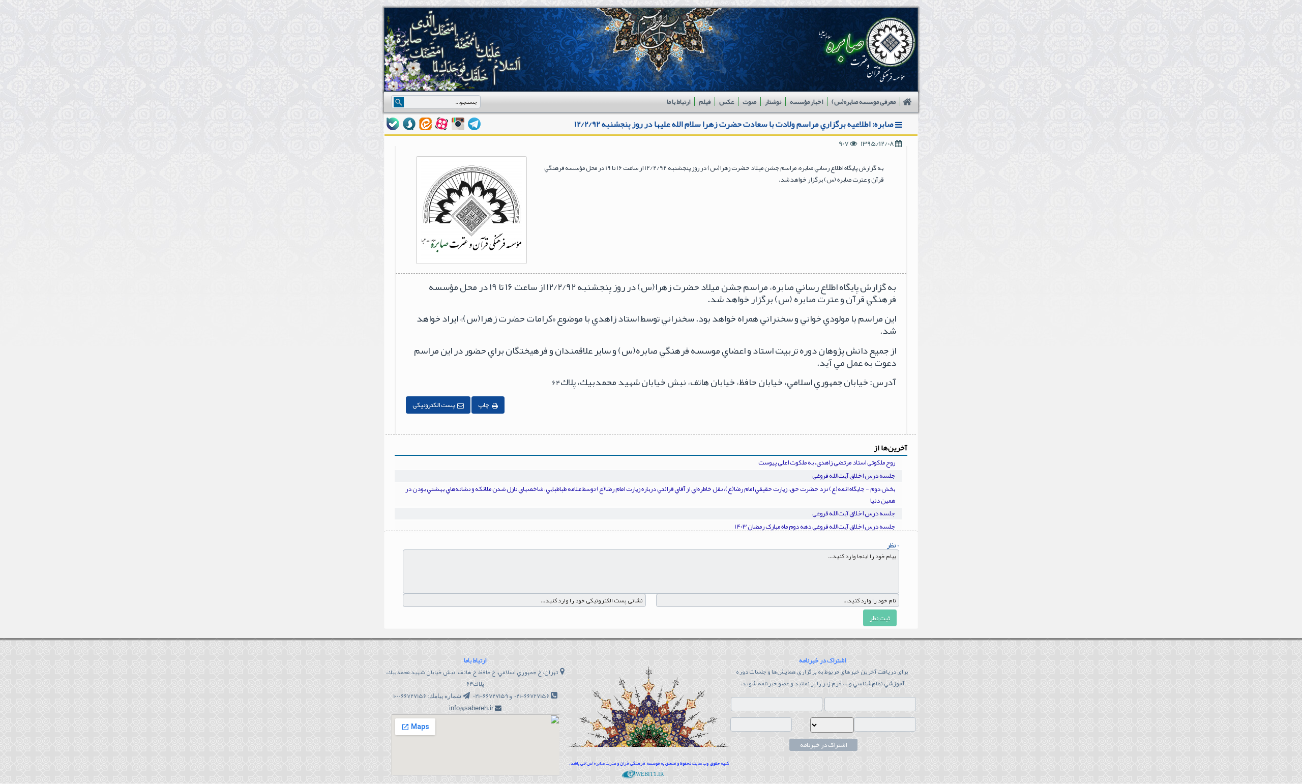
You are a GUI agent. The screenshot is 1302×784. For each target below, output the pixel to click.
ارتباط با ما (678, 101)
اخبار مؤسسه (806, 101)
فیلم (705, 101)
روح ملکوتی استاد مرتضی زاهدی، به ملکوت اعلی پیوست (826, 462)
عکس (726, 101)
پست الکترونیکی (433, 405)
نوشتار (773, 101)
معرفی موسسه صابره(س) (864, 101)
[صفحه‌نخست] (908, 101)
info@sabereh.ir (471, 708)
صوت (749, 101)
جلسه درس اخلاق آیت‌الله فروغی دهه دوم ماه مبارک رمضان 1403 (814, 526)
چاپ (483, 405)
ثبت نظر (880, 618)
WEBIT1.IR (649, 774)
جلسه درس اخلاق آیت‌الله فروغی (853, 475)
